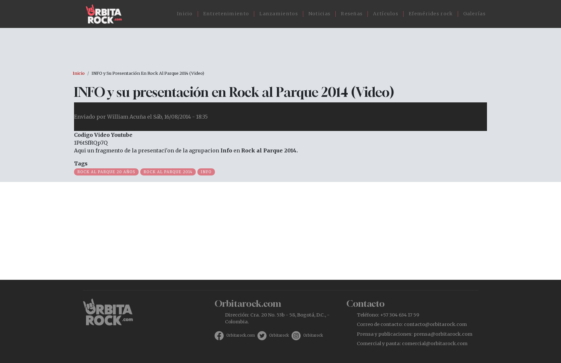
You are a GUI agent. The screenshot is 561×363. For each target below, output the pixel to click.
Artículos (385, 14)
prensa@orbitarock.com (443, 334)
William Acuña (126, 116)
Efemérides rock (431, 14)
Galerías (474, 14)
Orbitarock (279, 335)
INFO (206, 172)
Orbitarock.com (240, 335)
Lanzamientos (278, 14)
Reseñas (352, 14)
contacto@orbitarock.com (435, 324)
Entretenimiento (226, 14)
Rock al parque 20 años (106, 172)
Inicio (185, 14)
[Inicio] (106, 14)
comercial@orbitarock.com (435, 343)
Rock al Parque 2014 (168, 172)
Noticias (319, 14)
